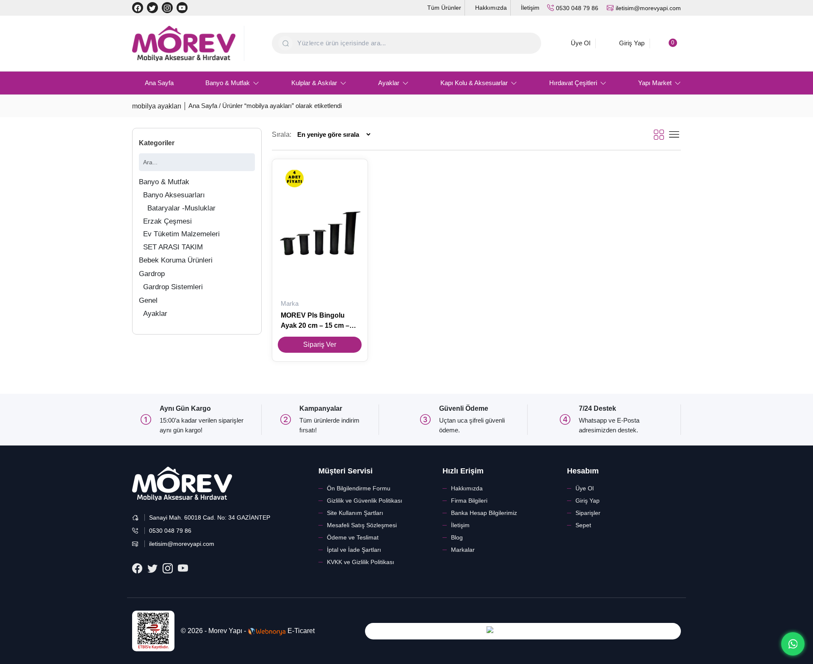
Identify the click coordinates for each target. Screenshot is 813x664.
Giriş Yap (587, 500)
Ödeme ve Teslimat (353, 537)
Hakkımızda (467, 488)
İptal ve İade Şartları (354, 549)
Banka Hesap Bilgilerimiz (484, 512)
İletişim (460, 525)
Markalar (463, 549)
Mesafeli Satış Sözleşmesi (362, 525)
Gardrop (152, 274)
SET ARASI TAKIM (173, 247)
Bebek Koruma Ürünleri (176, 260)
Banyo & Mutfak (164, 182)
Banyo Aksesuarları (174, 195)
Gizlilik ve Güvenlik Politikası (364, 500)
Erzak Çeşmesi (167, 221)
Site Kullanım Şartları (355, 512)
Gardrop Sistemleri (173, 287)
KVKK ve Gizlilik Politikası (360, 562)
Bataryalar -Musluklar (181, 208)
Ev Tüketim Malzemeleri (181, 234)
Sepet (583, 525)
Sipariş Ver (319, 344)
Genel (148, 300)
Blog (457, 537)
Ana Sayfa (202, 105)
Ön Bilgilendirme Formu (358, 488)
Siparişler (587, 512)
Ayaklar (155, 314)
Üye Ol (584, 488)
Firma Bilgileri (469, 500)
